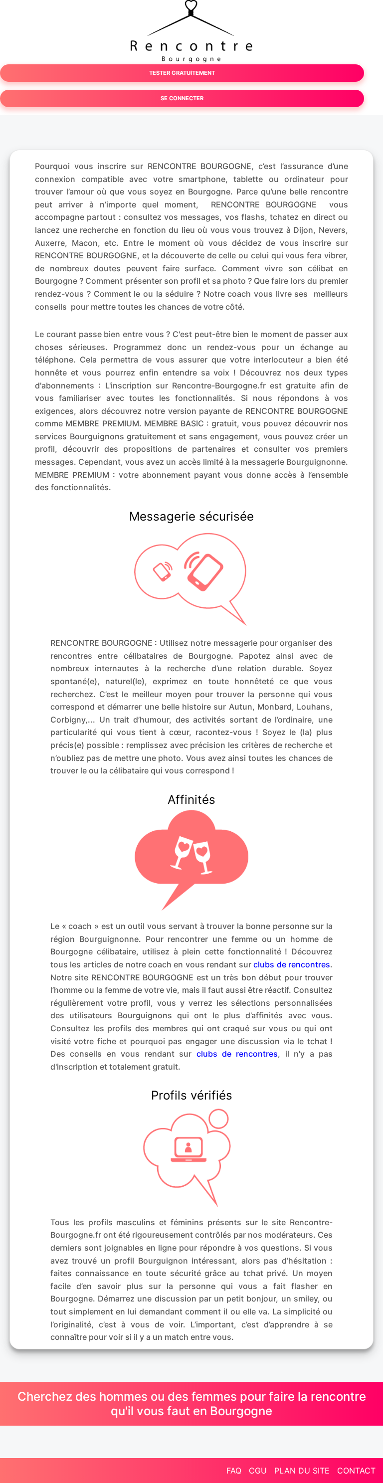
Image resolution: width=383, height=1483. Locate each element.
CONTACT (356, 1471)
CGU (258, 1471)
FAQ (233, 1471)
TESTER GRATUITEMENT (182, 72)
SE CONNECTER (182, 98)
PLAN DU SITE (302, 1471)
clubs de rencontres (291, 964)
